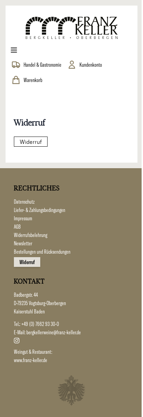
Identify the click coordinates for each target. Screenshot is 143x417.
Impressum (23, 218)
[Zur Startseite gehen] (71, 28)
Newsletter (23, 243)
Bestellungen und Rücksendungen (42, 251)
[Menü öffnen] (14, 50)
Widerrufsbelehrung (30, 234)
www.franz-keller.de (30, 360)
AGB (17, 226)
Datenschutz (24, 201)
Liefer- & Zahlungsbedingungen (39, 209)
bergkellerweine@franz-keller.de (53, 332)
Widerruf (31, 141)
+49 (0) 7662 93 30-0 (40, 323)
